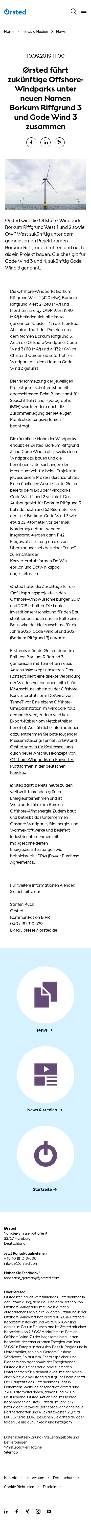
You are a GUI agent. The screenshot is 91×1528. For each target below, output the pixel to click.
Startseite (42, 1189)
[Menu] (84, 11)
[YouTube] (49, 1511)
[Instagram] (38, 1511)
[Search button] (74, 11)
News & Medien (42, 1109)
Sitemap (11, 1452)
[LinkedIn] (45, 142)
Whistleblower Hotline (23, 1447)
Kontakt (11, 1478)
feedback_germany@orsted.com (31, 1278)
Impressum (35, 1478)
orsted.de (67, 1417)
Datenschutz (63, 1478)
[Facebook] (31, 142)
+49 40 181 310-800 (20, 1258)
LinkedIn (40, 1422)
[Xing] (27, 1511)
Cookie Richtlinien (19, 1487)
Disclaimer (52, 1487)
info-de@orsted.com (21, 1263)
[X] (60, 142)
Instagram (63, 1422)
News (42, 1030)
